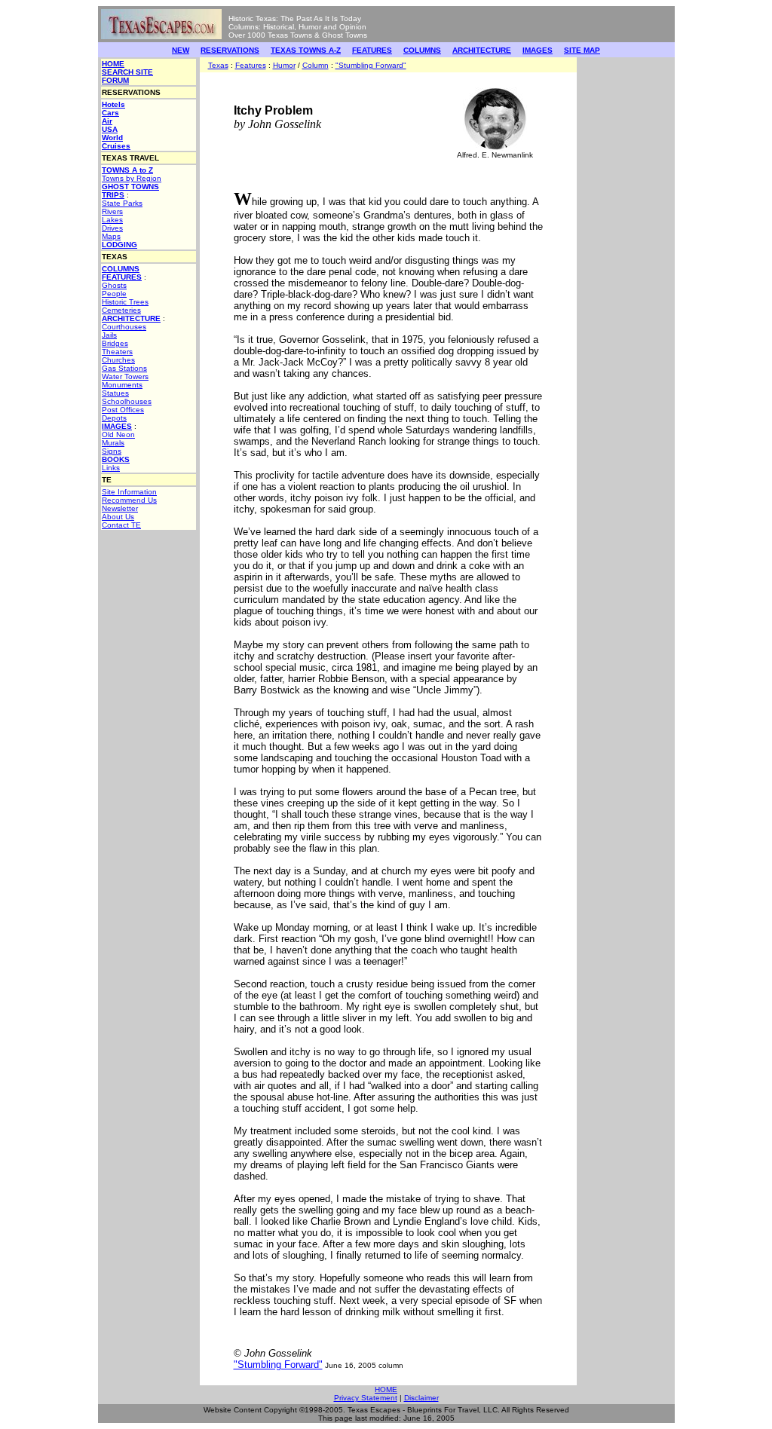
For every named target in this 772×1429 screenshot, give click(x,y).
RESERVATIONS (230, 50)
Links (111, 468)
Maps (111, 236)
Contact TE (121, 525)
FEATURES (372, 50)
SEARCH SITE (127, 72)
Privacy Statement (365, 1398)
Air (107, 121)
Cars (110, 113)
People (114, 293)
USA (110, 129)
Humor (284, 65)
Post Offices (123, 409)
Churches (118, 360)
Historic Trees (125, 302)
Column (315, 65)
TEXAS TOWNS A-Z (306, 50)
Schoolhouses (127, 401)
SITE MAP (582, 50)
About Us (118, 517)
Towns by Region (131, 178)
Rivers (112, 211)
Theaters (117, 351)
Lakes (112, 220)
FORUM (115, 80)
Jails (109, 335)
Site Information (129, 492)
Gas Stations (124, 368)
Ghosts (114, 285)
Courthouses (124, 327)
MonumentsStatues (122, 389)
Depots (114, 418)
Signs (111, 451)
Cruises (116, 146)
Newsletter (120, 508)
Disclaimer (421, 1398)
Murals (113, 443)
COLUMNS (422, 50)
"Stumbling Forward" (370, 65)
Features (250, 65)
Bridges (115, 343)
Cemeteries (121, 310)
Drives (112, 228)
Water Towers (125, 376)
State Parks (122, 203)
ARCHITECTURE (481, 50)
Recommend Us (129, 500)
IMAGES (537, 50)
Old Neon (118, 434)
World (112, 137)
